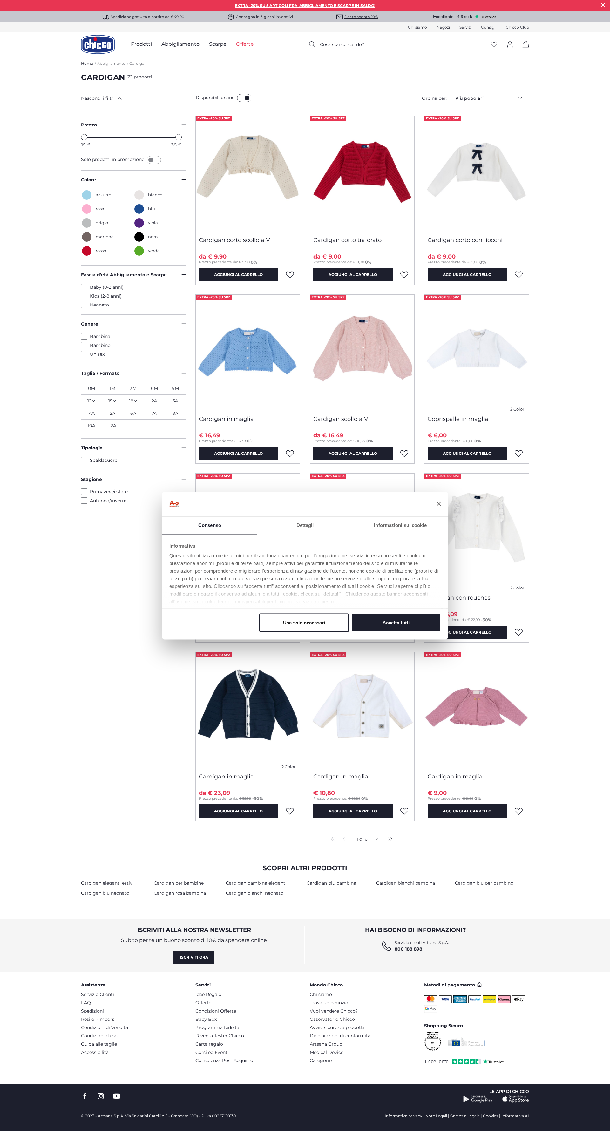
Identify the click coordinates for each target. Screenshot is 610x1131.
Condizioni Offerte (215, 1011)
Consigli (488, 27)
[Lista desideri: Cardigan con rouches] (518, 632)
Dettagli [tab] (305, 525)
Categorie (321, 1060)
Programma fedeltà (217, 1027)
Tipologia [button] (92, 448)
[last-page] (388, 839)
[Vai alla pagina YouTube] (116, 1096)
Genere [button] (89, 324)
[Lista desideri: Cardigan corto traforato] (404, 274)
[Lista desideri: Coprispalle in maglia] (518, 453)
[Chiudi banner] (439, 504)
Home (87, 63)
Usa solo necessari (304, 622)
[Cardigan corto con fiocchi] (476, 174)
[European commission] (466, 1041)
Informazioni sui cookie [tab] (400, 525)
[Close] (603, 5)
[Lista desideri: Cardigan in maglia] (290, 453)
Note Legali (436, 1116)
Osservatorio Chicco (332, 1019)
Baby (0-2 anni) (107, 287)
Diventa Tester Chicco (219, 1036)
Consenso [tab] (209, 525)
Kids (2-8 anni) (106, 296)
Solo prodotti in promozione (113, 159)
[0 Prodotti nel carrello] (523, 50)
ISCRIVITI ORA (194, 957)
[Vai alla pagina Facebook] (85, 1096)
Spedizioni (92, 1011)
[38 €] (178, 137)
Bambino (100, 345)
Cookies (490, 1116)
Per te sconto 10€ (361, 16)
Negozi (443, 27)
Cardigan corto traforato (347, 240)
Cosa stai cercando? (342, 44)
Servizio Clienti (97, 994)
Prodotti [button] (141, 44)
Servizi (465, 27)
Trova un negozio (329, 1003)
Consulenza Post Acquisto (224, 1060)
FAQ (86, 1003)
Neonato (99, 305)
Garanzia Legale (465, 1116)
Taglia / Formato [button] (100, 373)
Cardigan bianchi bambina (405, 883)
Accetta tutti (396, 622)
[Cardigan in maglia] (248, 352)
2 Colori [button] (517, 409)
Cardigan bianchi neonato (254, 893)
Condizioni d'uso (99, 1036)
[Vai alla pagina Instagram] (101, 1096)
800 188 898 (408, 949)
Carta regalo (209, 1044)
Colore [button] (88, 180)
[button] (137, 98)
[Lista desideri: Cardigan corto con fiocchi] (518, 274)
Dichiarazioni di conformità (340, 1036)
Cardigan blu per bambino (484, 883)
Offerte (203, 1003)
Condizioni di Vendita (104, 1027)
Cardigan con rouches (459, 597)
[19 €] (84, 137)
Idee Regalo (208, 994)
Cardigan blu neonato (105, 893)
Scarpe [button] (218, 44)
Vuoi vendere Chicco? (334, 1011)
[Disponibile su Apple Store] (515, 1099)
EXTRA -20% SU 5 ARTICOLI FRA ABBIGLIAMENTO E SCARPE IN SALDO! (305, 5)
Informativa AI (515, 1116)
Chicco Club (517, 27)
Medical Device (326, 1052)
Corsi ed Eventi (212, 1052)
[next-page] (375, 839)
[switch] (244, 98)
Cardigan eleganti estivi (107, 883)
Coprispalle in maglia (458, 418)
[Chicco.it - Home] (98, 44)
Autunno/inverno (109, 500)
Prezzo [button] (89, 125)
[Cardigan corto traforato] (362, 174)
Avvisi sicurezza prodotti (337, 1027)
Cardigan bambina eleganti (256, 883)
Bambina (100, 336)
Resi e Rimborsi (98, 1019)
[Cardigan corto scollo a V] (248, 174)
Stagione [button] (91, 479)
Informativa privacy (403, 1116)
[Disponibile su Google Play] (478, 1099)
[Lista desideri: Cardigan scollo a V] (404, 453)
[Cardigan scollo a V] (362, 352)
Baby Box (206, 1019)
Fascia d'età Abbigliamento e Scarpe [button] (124, 275)
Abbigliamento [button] (180, 44)
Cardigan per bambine (179, 883)
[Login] (510, 44)
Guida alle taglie (99, 1044)
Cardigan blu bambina (331, 883)
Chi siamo (417, 27)
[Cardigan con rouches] (476, 531)
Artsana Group (326, 1044)
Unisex (97, 354)
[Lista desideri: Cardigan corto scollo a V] (290, 274)
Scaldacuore (103, 460)
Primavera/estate (109, 492)
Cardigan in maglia (226, 418)
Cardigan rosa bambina (180, 893)
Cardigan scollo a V (340, 418)
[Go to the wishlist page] (494, 44)
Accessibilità (95, 1052)
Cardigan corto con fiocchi (465, 240)
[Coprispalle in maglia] (476, 352)
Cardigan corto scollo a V (234, 240)
